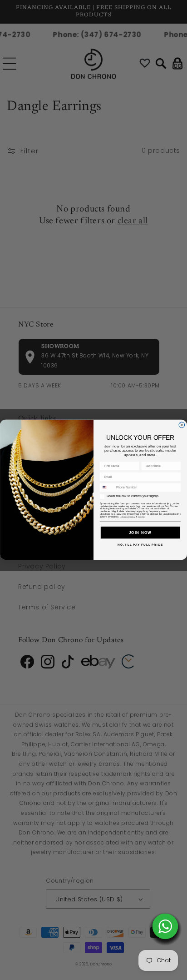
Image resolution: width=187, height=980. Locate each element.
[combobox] (106, 488)
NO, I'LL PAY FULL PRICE (140, 544)
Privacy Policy (127, 516)
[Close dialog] (182, 425)
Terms (141, 516)
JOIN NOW (140, 532)
